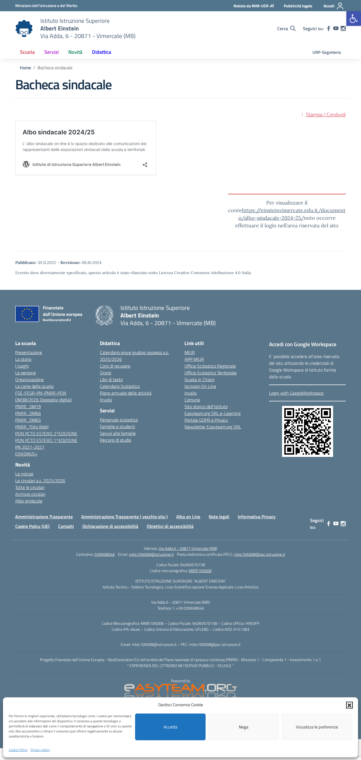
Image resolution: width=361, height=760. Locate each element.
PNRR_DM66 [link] (28, 413)
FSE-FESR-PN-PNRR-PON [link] (40, 393)
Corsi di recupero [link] (115, 366)
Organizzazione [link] (29, 379)
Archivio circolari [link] (30, 494)
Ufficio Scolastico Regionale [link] (210, 366)
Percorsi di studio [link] (115, 440)
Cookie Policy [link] (18, 749)
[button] (349, 705)
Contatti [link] (66, 526)
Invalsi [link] (106, 399)
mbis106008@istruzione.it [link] (151, 554)
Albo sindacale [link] (28, 500)
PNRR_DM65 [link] (28, 420)
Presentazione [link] (28, 352)
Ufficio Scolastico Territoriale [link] (210, 372)
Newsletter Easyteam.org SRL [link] (212, 426)
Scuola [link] (27, 52)
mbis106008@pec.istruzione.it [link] (259, 554)
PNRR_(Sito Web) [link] (32, 426)
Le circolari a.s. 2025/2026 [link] (40, 480)
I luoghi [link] (22, 366)
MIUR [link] (189, 352)
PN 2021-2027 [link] (29, 447)
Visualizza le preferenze (317, 727)
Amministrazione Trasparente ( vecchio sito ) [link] (124, 516)
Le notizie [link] (24, 473)
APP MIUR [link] (194, 359)
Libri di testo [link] (111, 379)
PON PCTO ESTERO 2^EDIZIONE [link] (46, 433)
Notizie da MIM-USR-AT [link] (254, 6)
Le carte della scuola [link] (34, 386)
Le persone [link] (25, 372)
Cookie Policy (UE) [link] (32, 526)
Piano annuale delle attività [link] (125, 393)
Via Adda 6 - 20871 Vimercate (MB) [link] (188, 548)
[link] (353, 18)
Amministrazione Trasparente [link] (44, 516)
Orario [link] (105, 372)
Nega (243, 727)
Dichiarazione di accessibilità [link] (110, 526)
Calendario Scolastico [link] (120, 386)
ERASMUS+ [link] (26, 453)
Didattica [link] (101, 52)
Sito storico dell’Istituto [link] (206, 406)
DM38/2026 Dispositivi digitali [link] (43, 399)
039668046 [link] (104, 554)
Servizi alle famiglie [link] (118, 433)
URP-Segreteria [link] (326, 52)
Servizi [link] (51, 52)
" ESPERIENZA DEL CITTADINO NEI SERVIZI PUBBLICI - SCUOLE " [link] (180, 665)
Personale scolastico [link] (119, 419)
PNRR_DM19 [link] (28, 406)
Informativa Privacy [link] (257, 516)
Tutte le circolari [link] (30, 487)
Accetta (170, 727)
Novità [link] (75, 52)
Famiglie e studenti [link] (117, 426)
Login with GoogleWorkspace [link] (296, 393)
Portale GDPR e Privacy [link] (206, 420)
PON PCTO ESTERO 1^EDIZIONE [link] (46, 440)
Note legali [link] (219, 516)
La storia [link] (23, 359)
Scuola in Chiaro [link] (199, 379)
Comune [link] (192, 399)
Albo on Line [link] (188, 516)
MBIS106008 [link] (200, 571)
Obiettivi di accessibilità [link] (170, 526)
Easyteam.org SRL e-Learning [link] (212, 413)
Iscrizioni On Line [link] (200, 386)
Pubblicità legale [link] (298, 6)
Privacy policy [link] (40, 749)
